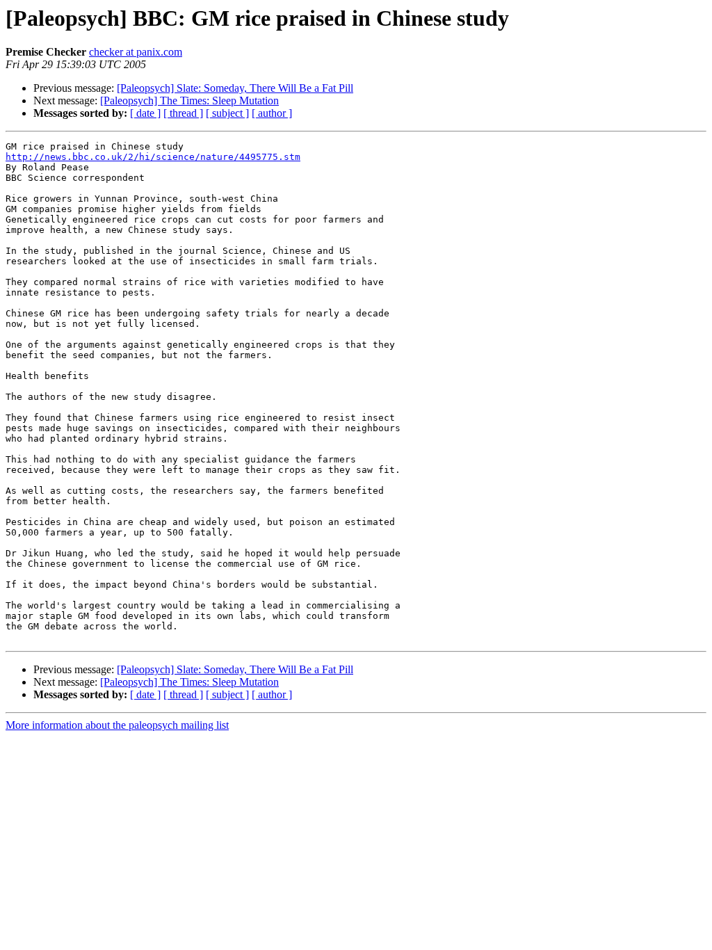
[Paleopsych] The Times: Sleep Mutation (189, 100)
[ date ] (145, 113)
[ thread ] (183, 113)
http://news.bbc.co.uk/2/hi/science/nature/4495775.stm (153, 157)
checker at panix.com (135, 52)
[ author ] (272, 113)
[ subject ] (227, 113)
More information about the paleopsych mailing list (117, 725)
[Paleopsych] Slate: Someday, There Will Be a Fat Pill (235, 88)
